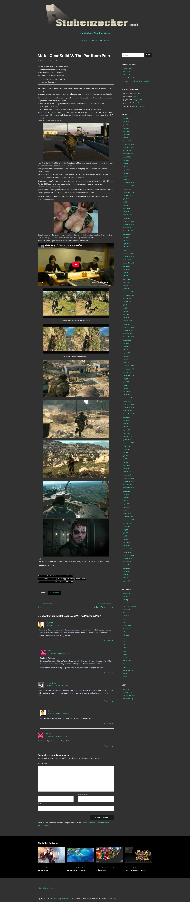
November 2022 (128, 256)
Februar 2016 (127, 510)
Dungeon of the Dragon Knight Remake (136, 81)
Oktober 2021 (127, 298)
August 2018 (127, 417)
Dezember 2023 (128, 221)
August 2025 (127, 157)
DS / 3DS (126, 603)
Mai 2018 (126, 427)
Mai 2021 (126, 311)
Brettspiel (126, 600)
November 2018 (128, 407)
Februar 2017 (127, 472)
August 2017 (127, 452)
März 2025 (126, 173)
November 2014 (128, 558)
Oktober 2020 (127, 334)
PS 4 (124, 641)
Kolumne (126, 616)
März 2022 (126, 282)
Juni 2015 (126, 536)
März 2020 (126, 356)
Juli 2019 (126, 382)
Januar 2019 (127, 401)
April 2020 (126, 353)
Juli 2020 (126, 343)
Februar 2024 (127, 215)
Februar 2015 (127, 549)
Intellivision (126, 609)
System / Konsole (95, 40)
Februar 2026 (127, 138)
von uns (106, 40)
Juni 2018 (126, 424)
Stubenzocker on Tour (130, 664)
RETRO (125, 654)
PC (124, 632)
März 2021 (126, 318)
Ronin (46, 605)
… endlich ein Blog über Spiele (95, 33)
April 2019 (126, 391)
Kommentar (42, 763)
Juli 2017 (126, 456)
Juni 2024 (126, 202)
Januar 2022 (127, 289)
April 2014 (126, 581)
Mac (124, 622)
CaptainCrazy (51, 683)
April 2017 (126, 465)
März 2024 (126, 212)
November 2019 (128, 369)
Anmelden (126, 689)
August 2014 (127, 568)
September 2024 (128, 192)
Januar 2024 (127, 218)
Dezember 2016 (128, 478)
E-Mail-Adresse (83, 794)
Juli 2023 (126, 237)
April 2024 (126, 208)
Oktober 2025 (127, 150)
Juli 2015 (126, 533)
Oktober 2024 (127, 189)
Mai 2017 (126, 462)
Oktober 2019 (127, 372)
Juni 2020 (126, 346)
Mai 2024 (126, 205)
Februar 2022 (127, 285)
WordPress (112, 899)
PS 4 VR (125, 645)
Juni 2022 (126, 272)
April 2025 (126, 170)
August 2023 (127, 234)
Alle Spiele (84, 40)
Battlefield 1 (43, 870)
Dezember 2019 (128, 366)
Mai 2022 (126, 276)
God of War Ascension (103, 605)
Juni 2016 (126, 497)
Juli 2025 (126, 160)
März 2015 (126, 545)
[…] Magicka (101, 870)
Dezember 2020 (128, 327)
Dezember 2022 (128, 253)
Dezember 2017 (128, 443)
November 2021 (128, 295)
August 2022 (127, 266)
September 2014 (128, 565)
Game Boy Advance (129, 606)
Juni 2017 (126, 459)
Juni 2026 (126, 125)
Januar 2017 (127, 475)
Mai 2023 (126, 240)
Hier (93, 630)
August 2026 (127, 118)
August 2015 (127, 530)
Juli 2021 (126, 305)
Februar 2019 (127, 398)
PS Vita (125, 648)
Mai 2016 (126, 501)
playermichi (50, 623)
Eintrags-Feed (127, 692)
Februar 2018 (127, 436)
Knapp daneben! (128, 78)
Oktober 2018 (127, 411)
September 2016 (128, 488)
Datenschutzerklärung (46, 888)
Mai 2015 (126, 539)
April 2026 (126, 131)
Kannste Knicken (139, 106)
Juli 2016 (126, 494)
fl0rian (51, 651)
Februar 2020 (127, 359)
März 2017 (126, 468)
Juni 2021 (126, 308)
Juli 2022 (126, 269)
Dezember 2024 (128, 183)
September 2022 (128, 263)
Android (125, 596)
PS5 (124, 651)
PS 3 (124, 638)
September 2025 (128, 154)
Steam (125, 657)
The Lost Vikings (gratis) (135, 870)
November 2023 (128, 224)
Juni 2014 (126, 574)
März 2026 (126, 134)
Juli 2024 (126, 199)
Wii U (125, 674)
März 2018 (126, 433)
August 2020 (127, 340)
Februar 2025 (127, 176)
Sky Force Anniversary (76, 870)
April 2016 (126, 504)
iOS (124, 612)
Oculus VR (126, 628)
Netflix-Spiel (127, 625)
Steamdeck (127, 661)
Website (40, 804)
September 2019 (128, 375)
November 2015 (128, 520)
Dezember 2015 (128, 517)
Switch (125, 667)
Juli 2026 (126, 122)
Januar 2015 (127, 552)
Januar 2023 (127, 250)
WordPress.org (128, 699)
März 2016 (126, 507)
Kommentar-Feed (129, 695)
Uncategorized (54, 593)
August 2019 (127, 379)
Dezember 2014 (128, 555)
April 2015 (126, 542)
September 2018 (128, 414)
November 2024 (128, 186)
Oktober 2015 (127, 523)
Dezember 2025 (128, 144)
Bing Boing (126, 74)
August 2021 (127, 301)
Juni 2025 (126, 163)
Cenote (88, 899)
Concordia (126, 71)
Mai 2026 (126, 128)
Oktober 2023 (127, 228)
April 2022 (126, 279)
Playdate (126, 635)
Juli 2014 (126, 571)
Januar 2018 (127, 440)
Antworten (110, 641)
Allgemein (126, 593)
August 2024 (127, 195)
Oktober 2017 (127, 446)
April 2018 (126, 430)
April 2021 (126, 314)
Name (40, 794)
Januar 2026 (127, 141)
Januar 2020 (127, 362)
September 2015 (128, 526)
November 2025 (128, 147)
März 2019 (126, 395)
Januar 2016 (127, 513)
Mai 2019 (126, 388)
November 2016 (128, 481)
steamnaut (41, 60)
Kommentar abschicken (102, 817)
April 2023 (126, 244)
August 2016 (127, 491)
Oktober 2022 (127, 260)
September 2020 (128, 337)
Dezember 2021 (128, 292)
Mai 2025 (126, 166)
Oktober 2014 (127, 562)
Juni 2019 (126, 385)
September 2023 (128, 231)
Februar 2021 (127, 321)
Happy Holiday (128, 68)
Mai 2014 (126, 578)
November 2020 (128, 330)
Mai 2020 (126, 350)
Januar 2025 (127, 179)
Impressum (42, 885)
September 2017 (128, 449)
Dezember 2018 (128, 404)
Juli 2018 (126, 420)
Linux (125, 619)
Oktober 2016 (127, 485)
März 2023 (126, 247)
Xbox (125, 677)
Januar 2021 (127, 324)
